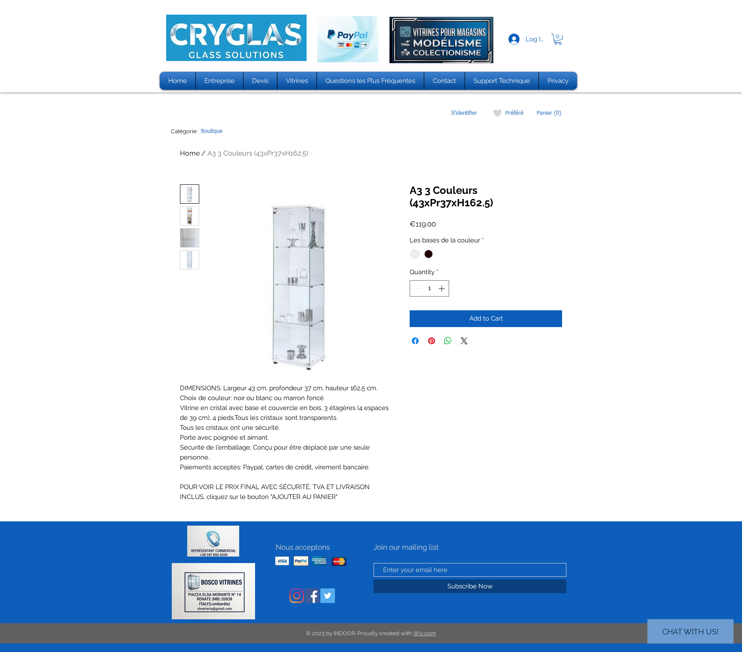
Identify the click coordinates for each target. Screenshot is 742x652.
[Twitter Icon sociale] (327, 595)
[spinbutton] (430, 289)
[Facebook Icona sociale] (312, 595)
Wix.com (424, 633)
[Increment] (442, 289)
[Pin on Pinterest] (431, 341)
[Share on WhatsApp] (448, 341)
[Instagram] (296, 595)
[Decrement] (417, 289)
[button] (558, 39)
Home (190, 153)
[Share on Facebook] (415, 341)
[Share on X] (464, 341)
